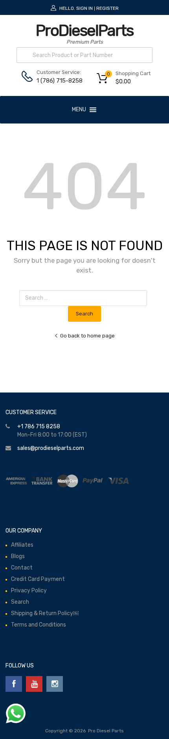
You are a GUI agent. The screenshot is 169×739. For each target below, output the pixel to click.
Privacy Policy (29, 590)
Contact (22, 567)
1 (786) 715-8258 (56, 80)
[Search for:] (84, 298)
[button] (79, 109)
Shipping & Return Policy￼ (45, 613)
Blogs (18, 556)
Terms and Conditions (38, 624)
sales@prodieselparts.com (50, 448)
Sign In (84, 8)
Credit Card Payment (38, 579)
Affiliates (22, 545)
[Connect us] (14, 684)
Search (20, 602)
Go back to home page (87, 336)
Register (107, 8)
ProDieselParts (84, 30)
